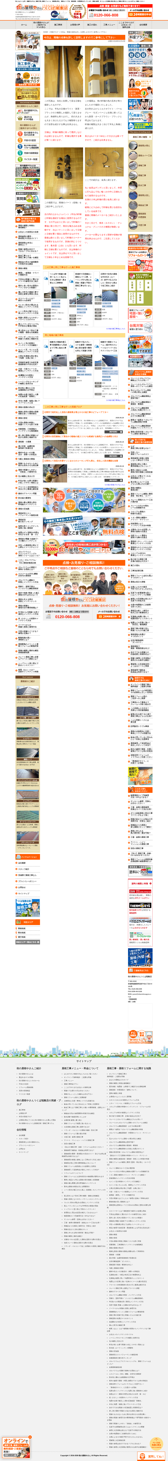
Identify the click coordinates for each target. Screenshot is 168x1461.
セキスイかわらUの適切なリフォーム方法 (124, 1100)
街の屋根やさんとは (26, 1074)
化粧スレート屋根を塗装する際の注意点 (139, 536)
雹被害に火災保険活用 (117, 1440)
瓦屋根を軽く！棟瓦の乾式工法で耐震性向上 (125, 1275)
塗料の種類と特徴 (140, 883)
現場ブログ (54, 32)
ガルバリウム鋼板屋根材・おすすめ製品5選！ (125, 1126)
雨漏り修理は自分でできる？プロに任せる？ (28, 250)
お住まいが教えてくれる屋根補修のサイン (141, 477)
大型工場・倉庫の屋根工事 (73, 1137)
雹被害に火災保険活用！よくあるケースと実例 (141, 665)
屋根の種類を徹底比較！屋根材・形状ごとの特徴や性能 (129, 1159)
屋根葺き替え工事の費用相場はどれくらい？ (141, 465)
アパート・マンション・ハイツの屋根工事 (79, 1140)
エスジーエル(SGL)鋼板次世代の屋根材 (28, 575)
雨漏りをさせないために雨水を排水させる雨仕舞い (127, 1414)
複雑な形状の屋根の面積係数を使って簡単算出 (28, 413)
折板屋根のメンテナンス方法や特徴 (122, 1178)
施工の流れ (92, 25)
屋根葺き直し (144, 195)
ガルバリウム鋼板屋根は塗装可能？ (141, 397)
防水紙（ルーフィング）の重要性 (121, 1348)
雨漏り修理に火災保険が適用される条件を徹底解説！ (128, 1447)
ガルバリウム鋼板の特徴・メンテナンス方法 (125, 1295)
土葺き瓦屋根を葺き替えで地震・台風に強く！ (28, 357)
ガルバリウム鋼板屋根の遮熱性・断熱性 (141, 403)
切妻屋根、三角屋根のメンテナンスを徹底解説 (28, 430)
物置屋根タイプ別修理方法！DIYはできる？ (140, 796)
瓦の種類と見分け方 (26, 476)
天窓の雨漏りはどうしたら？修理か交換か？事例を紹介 (129, 1198)
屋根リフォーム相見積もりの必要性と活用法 (80, 1166)
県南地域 (21, 928)
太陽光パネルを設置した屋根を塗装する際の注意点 (82, 1239)
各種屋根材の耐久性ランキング (120, 1358)
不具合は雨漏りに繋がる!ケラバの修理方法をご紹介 (127, 1214)
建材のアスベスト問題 (27, 493)
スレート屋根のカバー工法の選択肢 (142, 501)
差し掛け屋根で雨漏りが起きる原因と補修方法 (126, 1411)
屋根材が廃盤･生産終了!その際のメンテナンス (28, 540)
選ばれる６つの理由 (26, 1077)
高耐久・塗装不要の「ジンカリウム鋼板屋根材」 (126, 1298)
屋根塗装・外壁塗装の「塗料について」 (123, 1090)
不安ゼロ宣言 (23, 1084)
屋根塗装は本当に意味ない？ (25, 244)
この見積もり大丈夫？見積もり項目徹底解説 (140, 709)
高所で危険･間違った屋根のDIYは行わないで (125, 1305)
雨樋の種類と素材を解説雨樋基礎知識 (28, 651)
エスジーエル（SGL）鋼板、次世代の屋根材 (125, 1374)
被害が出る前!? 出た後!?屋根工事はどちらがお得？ (142, 715)
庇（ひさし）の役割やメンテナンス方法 (28, 619)
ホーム (24, 25)
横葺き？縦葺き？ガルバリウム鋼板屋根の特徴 (142, 421)
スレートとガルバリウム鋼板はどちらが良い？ (141, 379)
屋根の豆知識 (23, 509)
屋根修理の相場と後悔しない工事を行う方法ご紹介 (82, 1160)
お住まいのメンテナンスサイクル (121, 1334)
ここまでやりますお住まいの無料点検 (126, 24)
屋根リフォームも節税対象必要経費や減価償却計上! (142, 860)
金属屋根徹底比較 (115, 1367)
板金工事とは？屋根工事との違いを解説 (28, 256)
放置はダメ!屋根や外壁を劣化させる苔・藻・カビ (28, 533)
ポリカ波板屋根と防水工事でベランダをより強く (142, 814)
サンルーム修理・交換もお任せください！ (141, 802)
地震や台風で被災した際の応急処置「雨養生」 (28, 395)
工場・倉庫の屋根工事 (140, 837)
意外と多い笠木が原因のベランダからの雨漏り (28, 287)
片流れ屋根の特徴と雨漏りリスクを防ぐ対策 (28, 423)
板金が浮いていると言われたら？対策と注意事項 (142, 738)
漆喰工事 (142, 165)
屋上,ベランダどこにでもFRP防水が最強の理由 (28, 325)
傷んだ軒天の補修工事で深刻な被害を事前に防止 (28, 293)
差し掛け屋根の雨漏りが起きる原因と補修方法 (28, 436)
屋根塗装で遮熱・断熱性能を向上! (140, 647)
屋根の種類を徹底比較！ (136, 489)
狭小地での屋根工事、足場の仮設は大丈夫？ (125, 1116)
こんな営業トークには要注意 (140, 721)
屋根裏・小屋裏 (24, 442)
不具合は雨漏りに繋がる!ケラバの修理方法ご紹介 (28, 280)
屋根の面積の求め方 (26, 407)
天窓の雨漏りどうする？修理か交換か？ (28, 632)
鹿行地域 (21, 937)
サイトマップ (23, 894)
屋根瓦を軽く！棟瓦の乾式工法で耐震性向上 (140, 612)
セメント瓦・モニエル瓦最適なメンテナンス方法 (28, 351)
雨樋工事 (142, 175)
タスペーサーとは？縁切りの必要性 (26, 299)
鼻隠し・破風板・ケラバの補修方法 (28, 274)
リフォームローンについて (73, 1173)
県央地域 (21, 933)
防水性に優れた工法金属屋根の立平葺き (26, 389)
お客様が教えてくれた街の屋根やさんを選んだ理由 (37, 1120)
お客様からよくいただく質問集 (120, 1096)
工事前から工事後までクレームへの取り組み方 (141, 703)
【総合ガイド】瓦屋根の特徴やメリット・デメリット (128, 1155)
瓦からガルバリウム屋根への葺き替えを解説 (141, 391)
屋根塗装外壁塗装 (142, 215)
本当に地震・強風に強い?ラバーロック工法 (29, 402)
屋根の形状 (22, 418)
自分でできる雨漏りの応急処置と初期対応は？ (141, 653)
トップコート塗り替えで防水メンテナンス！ (28, 664)
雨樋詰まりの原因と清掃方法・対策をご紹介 (80, 1226)
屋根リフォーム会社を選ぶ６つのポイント (142, 577)
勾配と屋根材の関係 (26, 459)
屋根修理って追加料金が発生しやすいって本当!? (141, 744)
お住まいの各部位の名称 (28, 232)
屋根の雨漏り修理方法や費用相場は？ (28, 607)
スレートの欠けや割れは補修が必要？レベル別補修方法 (129, 1171)
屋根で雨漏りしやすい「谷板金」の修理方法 (27, 471)
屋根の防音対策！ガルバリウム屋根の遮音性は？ (142, 433)
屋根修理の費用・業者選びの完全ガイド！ (28, 237)
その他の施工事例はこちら (115, 329)
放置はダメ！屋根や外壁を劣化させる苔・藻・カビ (127, 1394)
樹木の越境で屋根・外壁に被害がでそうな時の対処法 (142, 750)
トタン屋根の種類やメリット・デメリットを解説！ (127, 1175)
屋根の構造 (22, 268)
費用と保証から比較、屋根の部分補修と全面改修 (142, 471)
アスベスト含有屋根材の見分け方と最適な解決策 (28, 488)
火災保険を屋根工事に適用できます (77, 1127)
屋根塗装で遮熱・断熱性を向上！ (121, 1265)
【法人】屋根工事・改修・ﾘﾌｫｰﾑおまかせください (142, 854)
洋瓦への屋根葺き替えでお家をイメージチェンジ (28, 546)
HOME (45, 32)
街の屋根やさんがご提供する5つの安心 (41, 24)
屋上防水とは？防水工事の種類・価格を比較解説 (28, 331)
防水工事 (142, 185)
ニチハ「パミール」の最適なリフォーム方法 (125, 1103)
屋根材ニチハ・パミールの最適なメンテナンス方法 (142, 542)
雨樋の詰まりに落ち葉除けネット (76, 1229)
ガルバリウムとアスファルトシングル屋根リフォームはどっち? (29, 554)
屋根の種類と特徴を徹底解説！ (26, 226)
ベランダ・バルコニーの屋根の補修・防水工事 (81, 1130)
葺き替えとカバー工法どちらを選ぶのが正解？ (141, 483)
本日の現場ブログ (25, 1116)
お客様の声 (75, 25)
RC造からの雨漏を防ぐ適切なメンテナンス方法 (126, 1302)
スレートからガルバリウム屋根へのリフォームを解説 (142, 385)
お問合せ (22, 887)
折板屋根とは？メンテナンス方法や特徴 (141, 524)
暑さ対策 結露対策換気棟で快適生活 (26, 447)
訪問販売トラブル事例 (140, 726)
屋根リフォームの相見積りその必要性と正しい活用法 (142, 691)
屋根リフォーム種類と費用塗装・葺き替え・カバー (142, 495)
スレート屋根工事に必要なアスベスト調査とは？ (28, 658)
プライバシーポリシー (27, 881)
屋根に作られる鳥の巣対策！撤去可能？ (141, 832)
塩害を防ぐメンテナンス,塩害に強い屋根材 (28, 527)
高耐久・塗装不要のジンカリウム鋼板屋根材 (28, 587)
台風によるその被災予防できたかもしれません (142, 588)
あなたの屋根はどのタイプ (118, 1080)
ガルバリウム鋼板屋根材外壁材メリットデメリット (142, 427)
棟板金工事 (143, 205)
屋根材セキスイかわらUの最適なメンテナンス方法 (141, 548)
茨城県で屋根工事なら (27, 875)
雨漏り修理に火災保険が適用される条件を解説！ (141, 659)
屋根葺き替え (144, 146)
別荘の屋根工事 (137, 848)
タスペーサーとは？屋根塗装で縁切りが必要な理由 (127, 1211)
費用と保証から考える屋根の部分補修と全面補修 (81, 1180)
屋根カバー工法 (145, 155)
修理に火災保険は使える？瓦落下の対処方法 (142, 600)
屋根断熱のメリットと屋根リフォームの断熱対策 (28, 645)
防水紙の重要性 (24, 498)
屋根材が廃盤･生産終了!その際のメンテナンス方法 (127, 1221)
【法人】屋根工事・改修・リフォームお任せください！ (84, 1147)
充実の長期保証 (24, 1091)
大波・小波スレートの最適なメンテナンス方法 (28, 370)
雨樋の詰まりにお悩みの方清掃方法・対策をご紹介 (142, 820)
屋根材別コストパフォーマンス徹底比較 (28, 514)
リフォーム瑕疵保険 (26, 1087)
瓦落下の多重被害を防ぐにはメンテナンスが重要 (141, 594)
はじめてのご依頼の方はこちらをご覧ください (81, 1074)
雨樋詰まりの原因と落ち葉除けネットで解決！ (142, 826)
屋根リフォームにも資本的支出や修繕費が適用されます (84, 1176)
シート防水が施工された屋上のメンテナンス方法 (28, 312)
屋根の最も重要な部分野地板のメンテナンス (27, 503)
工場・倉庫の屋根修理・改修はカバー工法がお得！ (142, 808)
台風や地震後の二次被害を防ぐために (141, 606)
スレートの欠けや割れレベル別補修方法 (140, 507)
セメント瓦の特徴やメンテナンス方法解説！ (28, 344)
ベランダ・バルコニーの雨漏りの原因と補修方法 (28, 338)
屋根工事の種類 (140, 137)
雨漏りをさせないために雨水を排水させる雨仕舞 (28, 464)
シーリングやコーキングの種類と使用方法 (28, 383)
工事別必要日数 (137, 571)
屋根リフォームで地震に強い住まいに (77, 1123)
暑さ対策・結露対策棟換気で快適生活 (122, 1258)
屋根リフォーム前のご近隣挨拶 (75, 1097)
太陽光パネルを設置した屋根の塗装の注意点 (141, 530)
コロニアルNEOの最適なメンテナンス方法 (141, 554)
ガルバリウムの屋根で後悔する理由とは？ (27, 568)
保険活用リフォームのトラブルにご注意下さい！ (126, 1384)
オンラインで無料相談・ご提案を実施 (77, 1077)
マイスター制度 (24, 1094)
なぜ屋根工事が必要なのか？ (141, 447)
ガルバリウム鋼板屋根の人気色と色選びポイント (126, 1149)
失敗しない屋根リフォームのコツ (140, 453)
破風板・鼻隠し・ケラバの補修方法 (122, 1195)
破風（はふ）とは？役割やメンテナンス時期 (28, 671)
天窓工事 (142, 225)
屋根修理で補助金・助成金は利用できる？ (140, 671)
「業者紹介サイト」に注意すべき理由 (140, 762)
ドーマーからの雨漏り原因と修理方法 (27, 626)
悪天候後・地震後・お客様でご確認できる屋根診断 (127, 1086)
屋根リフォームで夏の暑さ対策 (75, 1134)
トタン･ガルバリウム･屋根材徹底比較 (27, 561)
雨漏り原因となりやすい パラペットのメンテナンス (82, 1199)
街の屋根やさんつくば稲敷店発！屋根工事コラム (36, 1123)
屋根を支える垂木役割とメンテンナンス (27, 600)
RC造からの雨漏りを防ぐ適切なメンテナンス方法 (28, 613)
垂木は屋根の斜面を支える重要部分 (77, 1186)
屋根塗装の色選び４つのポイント (138, 635)
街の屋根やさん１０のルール (29, 1080)
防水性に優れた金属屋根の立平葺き (122, 1377)
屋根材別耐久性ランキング (25, 521)
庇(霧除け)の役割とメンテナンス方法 (26, 376)
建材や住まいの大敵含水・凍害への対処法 (27, 453)
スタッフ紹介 (23, 869)
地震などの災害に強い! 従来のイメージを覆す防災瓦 (128, 1281)
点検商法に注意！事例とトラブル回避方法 (79, 1101)
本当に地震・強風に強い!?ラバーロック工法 (125, 1404)
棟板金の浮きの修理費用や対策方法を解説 (28, 263)
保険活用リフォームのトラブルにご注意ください (142, 756)
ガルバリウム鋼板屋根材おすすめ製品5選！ (141, 415)
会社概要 (143, 25)
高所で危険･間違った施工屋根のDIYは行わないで (28, 594)
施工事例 (58, 25)
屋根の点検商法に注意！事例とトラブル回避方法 (141, 732)
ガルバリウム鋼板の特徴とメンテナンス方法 (28, 581)
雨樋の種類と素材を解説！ (73, 1236)
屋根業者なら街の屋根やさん (29, 1142)
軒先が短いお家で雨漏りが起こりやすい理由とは (28, 482)
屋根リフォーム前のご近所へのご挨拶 (139, 697)
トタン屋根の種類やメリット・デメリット (140, 519)
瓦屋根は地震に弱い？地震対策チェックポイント (142, 617)
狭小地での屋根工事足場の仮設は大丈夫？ (140, 560)
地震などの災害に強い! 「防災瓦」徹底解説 (140, 623)
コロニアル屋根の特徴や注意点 (138, 513)
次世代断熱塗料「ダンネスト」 (137, 641)
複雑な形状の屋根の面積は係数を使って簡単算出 (126, 1251)
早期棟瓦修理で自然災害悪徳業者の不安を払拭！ (28, 363)
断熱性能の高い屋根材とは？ (24, 639)
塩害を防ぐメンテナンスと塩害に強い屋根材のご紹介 (128, 1391)
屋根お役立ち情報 (138, 582)
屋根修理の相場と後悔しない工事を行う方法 (140, 459)
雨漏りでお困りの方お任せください (77, 1091)
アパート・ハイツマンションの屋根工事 (140, 843)
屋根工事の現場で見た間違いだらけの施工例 (140, 629)
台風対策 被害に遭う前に (73, 1120)
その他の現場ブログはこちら (114, 485)
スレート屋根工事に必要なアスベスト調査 (124, 1288)
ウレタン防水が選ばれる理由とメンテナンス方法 (28, 306)
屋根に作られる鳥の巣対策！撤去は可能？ (79, 1233)
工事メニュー (109, 25)
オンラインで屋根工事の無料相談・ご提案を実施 (141, 685)
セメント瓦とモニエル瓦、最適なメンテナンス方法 (127, 1185)
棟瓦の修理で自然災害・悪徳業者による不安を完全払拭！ (130, 1228)
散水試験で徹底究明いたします (75, 1117)
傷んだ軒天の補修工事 (117, 1325)
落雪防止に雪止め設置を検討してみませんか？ (81, 1212)
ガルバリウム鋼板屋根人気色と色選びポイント (141, 409)
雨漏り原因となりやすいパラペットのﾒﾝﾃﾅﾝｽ (28, 319)
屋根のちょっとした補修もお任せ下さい (78, 1094)
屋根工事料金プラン (71, 1084)
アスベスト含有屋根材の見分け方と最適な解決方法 (127, 1285)
